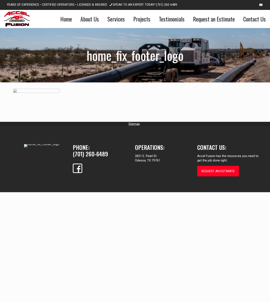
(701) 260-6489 (166, 5)
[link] (42, 146)
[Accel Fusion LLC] (17, 19)
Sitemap (134, 124)
